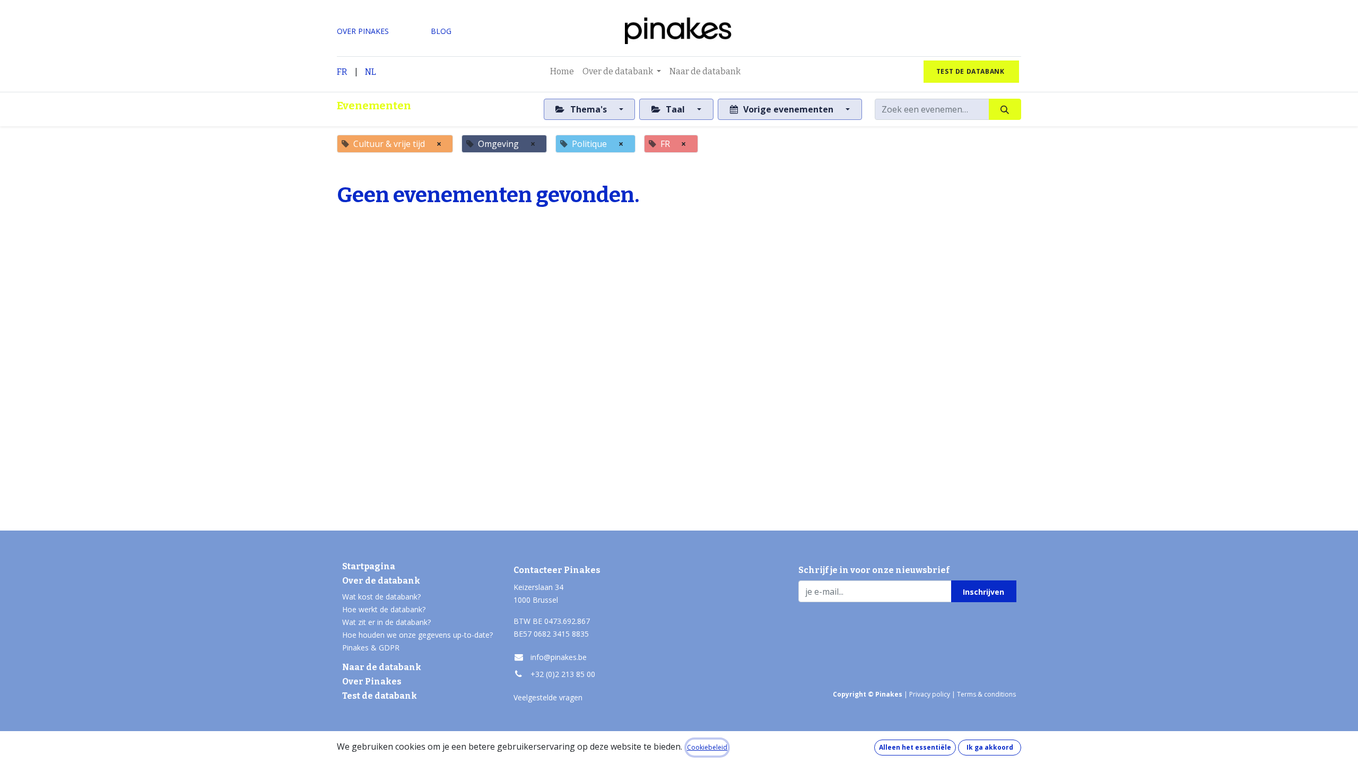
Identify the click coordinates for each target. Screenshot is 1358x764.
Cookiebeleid (707, 747)
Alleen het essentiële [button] (915, 747)
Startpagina (368, 566)
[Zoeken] (1005, 109)
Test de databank (379, 696)
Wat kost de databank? (381, 597)
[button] (983, 591)
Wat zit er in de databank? (386, 622)
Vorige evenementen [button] (788, 109)
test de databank (971, 71)
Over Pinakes (372, 681)
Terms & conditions (986, 694)
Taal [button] (675, 109)
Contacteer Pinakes (556, 570)
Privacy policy (929, 694)
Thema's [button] (588, 109)
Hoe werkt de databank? (383, 609)
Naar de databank (381, 667)
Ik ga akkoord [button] (990, 747)
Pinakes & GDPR (370, 648)
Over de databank (381, 581)
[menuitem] (562, 71)
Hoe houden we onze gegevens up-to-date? (417, 635)
